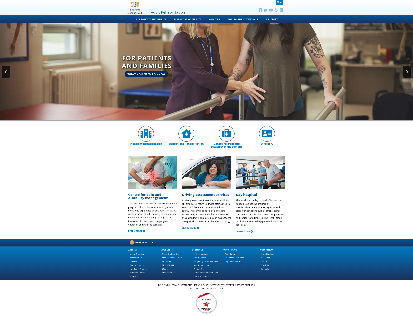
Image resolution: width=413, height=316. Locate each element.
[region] (206, 71)
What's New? (266, 250)
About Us (214, 19)
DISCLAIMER (164, 285)
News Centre (167, 250)
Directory (272, 19)
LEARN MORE (135, 231)
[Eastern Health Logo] (134, 12)
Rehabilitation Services (187, 19)
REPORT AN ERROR (246, 285)
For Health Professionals (243, 19)
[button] (206, 71)
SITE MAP (230, 285)
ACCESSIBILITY (217, 285)
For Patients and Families (151, 19)
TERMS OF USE (201, 285)
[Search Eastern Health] (279, 2)
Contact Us (197, 250)
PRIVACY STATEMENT (182, 285)
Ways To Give (230, 250)
